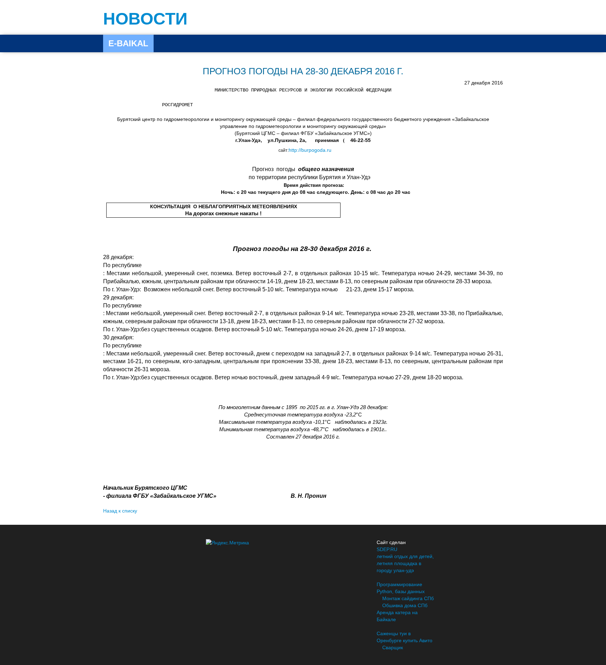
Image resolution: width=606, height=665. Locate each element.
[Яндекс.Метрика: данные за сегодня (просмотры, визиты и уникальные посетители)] (227, 542)
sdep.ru (387, 549)
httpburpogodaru (310, 150)
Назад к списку (120, 511)
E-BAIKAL (128, 43)
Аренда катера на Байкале (397, 616)
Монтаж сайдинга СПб (408, 598)
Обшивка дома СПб (404, 605)
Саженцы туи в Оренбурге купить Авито (404, 637)
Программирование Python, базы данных (401, 588)
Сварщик (392, 647)
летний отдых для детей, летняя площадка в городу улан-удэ (405, 563)
